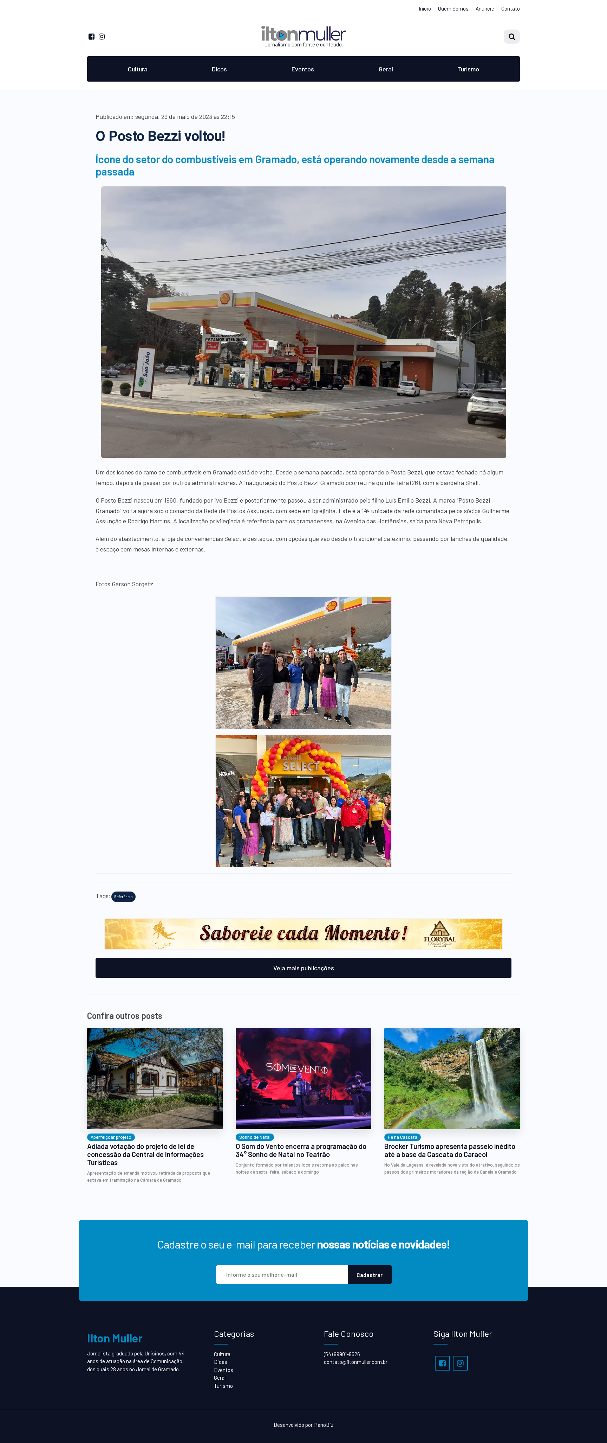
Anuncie (485, 8)
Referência (123, 896)
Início (425, 8)
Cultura (138, 69)
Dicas (219, 69)
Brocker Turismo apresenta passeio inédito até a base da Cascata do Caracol (449, 1150)
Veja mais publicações (303, 968)
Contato (510, 8)
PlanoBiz (323, 1425)
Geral (386, 69)
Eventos (303, 69)
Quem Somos (453, 8)
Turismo (468, 69)
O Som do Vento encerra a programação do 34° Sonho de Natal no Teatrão (301, 1150)
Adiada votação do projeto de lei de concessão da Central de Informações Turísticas (145, 1154)
